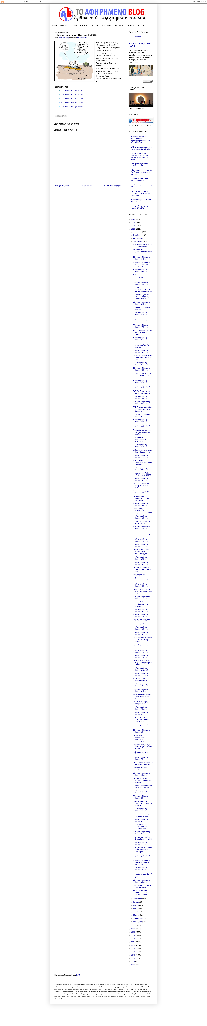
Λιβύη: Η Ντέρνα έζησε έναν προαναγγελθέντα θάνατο (142, 591)
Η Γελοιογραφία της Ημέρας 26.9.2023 (140, 339)
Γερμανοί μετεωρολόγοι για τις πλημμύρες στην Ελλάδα (142, 747)
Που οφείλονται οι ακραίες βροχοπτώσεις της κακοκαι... (142, 640)
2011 (133, 961)
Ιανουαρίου (137, 922)
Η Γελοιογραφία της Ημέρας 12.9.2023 (140, 651)
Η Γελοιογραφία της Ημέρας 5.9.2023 (140, 792)
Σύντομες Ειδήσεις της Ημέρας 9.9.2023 (141, 713)
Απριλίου (137, 912)
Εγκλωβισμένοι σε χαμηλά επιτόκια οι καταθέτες (142, 646)
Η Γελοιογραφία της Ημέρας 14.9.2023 (140, 610)
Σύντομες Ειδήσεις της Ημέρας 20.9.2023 (141, 479)
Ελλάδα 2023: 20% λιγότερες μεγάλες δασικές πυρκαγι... (140, 893)
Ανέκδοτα (131, 25)
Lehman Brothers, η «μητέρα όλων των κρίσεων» (141, 604)
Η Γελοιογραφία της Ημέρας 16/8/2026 (72, 94)
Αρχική (54, 25)
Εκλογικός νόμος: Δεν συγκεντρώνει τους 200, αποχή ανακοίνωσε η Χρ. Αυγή (140, 156)
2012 (133, 958)
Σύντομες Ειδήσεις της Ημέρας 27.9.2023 (141, 326)
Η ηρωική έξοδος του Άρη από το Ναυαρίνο (140, 179)
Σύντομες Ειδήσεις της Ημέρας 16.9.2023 (141, 563)
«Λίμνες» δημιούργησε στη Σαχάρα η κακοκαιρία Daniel (141, 622)
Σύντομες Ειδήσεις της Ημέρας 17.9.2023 (141, 545)
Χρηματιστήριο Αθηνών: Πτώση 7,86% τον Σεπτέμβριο (142, 264)
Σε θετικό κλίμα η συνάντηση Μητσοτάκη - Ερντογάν (142, 463)
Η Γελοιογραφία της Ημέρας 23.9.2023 (140, 397)
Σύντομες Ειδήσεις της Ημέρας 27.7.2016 (139, 207)
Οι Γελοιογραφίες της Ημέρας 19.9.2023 (141, 492)
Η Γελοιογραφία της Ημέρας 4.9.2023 (140, 810)
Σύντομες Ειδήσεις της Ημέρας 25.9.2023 (141, 369)
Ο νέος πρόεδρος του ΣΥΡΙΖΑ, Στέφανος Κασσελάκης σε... (141, 297)
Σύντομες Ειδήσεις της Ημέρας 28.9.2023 (141, 303)
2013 (133, 955)
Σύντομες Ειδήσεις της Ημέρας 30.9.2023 (141, 258)
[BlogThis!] (59, 116)
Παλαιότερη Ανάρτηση (112, 186)
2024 (133, 226)
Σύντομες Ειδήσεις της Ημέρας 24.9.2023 (141, 387)
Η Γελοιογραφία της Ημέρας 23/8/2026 (72, 98)
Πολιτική (74, 25)
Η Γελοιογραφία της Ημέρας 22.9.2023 (140, 421)
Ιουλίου (136, 902)
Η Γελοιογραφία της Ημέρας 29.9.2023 (140, 271)
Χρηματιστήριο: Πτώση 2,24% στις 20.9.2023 (142, 474)
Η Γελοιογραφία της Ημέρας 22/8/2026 (72, 102)
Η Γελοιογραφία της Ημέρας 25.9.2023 (140, 364)
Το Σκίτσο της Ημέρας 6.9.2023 (141, 769)
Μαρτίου (136, 915)
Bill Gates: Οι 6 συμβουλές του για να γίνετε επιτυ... (142, 498)
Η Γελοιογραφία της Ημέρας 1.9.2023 (140, 868)
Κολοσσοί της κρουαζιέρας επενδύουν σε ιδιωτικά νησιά (142, 252)
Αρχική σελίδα (87, 186)
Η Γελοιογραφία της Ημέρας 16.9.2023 (140, 558)
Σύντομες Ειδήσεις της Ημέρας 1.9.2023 (141, 881)
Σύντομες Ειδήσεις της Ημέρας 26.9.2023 (141, 351)
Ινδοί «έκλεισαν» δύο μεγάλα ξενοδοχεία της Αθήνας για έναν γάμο (141, 172)
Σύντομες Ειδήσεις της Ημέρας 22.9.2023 (141, 426)
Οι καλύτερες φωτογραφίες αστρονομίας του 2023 (142, 511)
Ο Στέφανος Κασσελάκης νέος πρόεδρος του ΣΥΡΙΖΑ (142, 375)
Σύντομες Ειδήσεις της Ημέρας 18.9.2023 (141, 528)
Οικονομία (64, 25)
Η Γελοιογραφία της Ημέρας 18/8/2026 (72, 90)
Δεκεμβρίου (137, 232)
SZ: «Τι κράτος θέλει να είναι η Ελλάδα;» (141, 522)
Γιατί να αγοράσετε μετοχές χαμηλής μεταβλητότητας (140, 826)
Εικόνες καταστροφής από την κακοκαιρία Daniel (143, 763)
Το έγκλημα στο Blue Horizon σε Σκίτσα (140, 753)
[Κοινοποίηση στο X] (61, 116)
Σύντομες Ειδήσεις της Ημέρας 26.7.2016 (139, 165)
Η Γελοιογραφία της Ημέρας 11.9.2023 (140, 669)
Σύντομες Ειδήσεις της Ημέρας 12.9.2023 (141, 656)
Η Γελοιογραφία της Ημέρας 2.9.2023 (140, 843)
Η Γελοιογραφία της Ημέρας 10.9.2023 (140, 685)
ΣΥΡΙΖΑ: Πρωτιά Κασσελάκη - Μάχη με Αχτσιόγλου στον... (142, 534)
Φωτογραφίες (106, 25)
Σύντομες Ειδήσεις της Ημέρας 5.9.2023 (141, 797)
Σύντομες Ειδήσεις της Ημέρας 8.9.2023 (141, 731)
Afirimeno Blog (63, 38)
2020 (133, 932)
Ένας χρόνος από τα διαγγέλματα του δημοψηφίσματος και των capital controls (140, 139)
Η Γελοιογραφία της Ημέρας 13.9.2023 (140, 628)
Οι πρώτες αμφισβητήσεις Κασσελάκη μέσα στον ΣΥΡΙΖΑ (142, 357)
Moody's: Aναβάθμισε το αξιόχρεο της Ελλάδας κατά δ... (142, 569)
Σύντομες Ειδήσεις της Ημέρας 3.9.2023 (141, 833)
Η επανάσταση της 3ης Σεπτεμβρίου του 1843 (142, 838)
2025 (133, 222)
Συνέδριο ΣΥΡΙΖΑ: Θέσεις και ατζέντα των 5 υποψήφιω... (142, 850)
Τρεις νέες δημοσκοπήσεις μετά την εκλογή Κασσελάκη (142, 289)
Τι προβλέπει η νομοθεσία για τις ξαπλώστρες (142, 787)
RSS (78, 975)
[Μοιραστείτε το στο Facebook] (63, 116)
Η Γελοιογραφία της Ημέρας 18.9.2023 (140, 517)
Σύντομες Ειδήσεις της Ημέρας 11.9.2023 (141, 674)
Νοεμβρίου (137, 235)
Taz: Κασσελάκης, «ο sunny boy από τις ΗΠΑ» (141, 486)
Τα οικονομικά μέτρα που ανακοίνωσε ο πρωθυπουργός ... (142, 552)
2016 (133, 945)
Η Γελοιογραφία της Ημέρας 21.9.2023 (140, 446)
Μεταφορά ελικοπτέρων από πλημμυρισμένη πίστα (142, 696)
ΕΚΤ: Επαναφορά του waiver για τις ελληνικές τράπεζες (141, 148)
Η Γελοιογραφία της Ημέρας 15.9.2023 (140, 585)
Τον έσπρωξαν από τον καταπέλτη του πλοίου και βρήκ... (142, 780)
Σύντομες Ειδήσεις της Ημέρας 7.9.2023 (141, 758)
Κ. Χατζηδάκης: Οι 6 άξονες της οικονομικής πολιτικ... (142, 277)
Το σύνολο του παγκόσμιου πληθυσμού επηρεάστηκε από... (141, 738)
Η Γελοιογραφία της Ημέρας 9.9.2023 (140, 708)
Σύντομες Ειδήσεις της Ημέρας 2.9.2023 (141, 856)
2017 (133, 942)
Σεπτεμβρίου (138, 242)
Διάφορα (141, 25)
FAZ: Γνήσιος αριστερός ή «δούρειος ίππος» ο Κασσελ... (142, 409)
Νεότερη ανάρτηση (62, 186)
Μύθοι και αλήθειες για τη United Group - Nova (142, 451)
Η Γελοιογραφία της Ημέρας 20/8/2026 (72, 107)
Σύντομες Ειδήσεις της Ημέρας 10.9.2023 (141, 690)
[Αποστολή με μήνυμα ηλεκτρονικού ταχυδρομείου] (56, 116)
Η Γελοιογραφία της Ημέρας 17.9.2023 (140, 540)
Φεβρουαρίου (138, 918)
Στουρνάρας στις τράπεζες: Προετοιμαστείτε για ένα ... (142, 578)
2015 (133, 948)
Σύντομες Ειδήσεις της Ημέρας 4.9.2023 (141, 820)
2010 (133, 965)
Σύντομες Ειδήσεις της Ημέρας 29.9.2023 (141, 283)
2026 (133, 219)
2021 (133, 929)
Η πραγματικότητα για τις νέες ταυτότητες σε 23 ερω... (142, 875)
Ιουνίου (136, 905)
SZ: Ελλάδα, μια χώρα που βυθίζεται (141, 703)
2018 (133, 939)
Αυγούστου (137, 899)
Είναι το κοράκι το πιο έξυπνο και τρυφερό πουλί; (141, 320)
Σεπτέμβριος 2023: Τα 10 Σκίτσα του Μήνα (142, 245)
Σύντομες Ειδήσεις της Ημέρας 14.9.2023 (141, 615)
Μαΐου (135, 908)
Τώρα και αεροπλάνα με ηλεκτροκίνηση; (142, 886)
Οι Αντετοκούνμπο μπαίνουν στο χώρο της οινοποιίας (142, 803)
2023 (133, 229)
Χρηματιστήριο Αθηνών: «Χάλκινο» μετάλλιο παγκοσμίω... (142, 862)
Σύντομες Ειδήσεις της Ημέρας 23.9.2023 (141, 403)
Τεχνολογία (95, 25)
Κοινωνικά (83, 25)
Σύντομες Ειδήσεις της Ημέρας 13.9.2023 (141, 633)
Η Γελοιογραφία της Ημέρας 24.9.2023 (140, 382)
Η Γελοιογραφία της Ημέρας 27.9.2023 (140, 313)
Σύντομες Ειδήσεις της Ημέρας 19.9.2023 (141, 504)
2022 (133, 926)
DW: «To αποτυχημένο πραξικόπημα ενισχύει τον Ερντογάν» (140, 193)
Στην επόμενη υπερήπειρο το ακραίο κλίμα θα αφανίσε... (143, 345)
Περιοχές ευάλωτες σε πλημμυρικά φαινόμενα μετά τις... (142, 663)
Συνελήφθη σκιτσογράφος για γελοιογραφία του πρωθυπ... (142, 432)
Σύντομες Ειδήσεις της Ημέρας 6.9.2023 (141, 774)
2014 (133, 952)
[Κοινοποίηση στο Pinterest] (65, 116)
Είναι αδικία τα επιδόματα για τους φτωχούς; (142, 815)
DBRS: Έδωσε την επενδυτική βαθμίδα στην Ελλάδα (141, 719)
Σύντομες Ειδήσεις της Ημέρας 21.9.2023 (141, 456)
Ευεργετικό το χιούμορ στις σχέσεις (141, 415)
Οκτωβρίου (137, 238)
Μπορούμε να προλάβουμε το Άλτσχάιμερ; (139, 439)
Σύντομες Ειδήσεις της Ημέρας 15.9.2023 (141, 598)
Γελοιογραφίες (119, 25)
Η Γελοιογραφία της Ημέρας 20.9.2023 (140, 469)
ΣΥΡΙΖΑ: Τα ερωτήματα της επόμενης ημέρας (142, 392)
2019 (133, 935)
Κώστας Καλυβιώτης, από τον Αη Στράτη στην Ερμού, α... (142, 332)
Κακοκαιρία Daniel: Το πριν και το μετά (141, 679)
